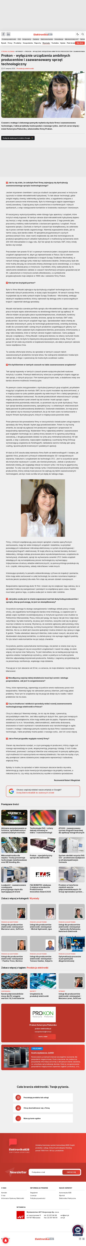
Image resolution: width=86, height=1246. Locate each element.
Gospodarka (28, 43)
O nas (3, 1195)
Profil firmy (43, 1036)
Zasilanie (36, 39)
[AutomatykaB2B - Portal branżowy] (44, 1239)
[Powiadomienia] (5, 1240)
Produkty (17, 43)
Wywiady (46, 43)
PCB (19, 39)
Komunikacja (59, 39)
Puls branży (71, 43)
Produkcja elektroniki (9, 39)
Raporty (37, 43)
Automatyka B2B (65, 1193)
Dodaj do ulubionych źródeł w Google (16, 138)
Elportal (62, 1195)
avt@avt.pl (65, 1215)
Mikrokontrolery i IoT (71, 39)
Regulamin (34, 1193)
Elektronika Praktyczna (67, 1198)
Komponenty (27, 39)
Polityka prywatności (37, 1198)
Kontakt (4, 1193)
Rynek (3, 43)
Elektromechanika (47, 39)
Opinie (62, 43)
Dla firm (80, 43)
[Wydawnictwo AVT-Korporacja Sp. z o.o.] (21, 1215)
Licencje (33, 1195)
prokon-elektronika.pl (43, 1029)
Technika (55, 43)
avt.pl (63, 1218)
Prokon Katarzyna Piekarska (43, 1025)
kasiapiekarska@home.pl (43, 1032)
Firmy (10, 43)
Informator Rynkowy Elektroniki (12, 1198)
